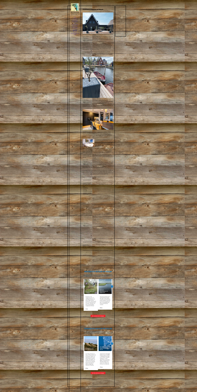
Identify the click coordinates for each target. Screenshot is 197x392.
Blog (75, 23)
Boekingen (74, 26)
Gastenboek (75, 21)
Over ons (75, 29)
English (75, 32)
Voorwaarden (75, 24)
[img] (75, 7)
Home (75, 17)
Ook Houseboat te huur (75, 34)
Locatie (74, 18)
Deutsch (75, 30)
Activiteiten (75, 20)
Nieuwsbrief (75, 27)
